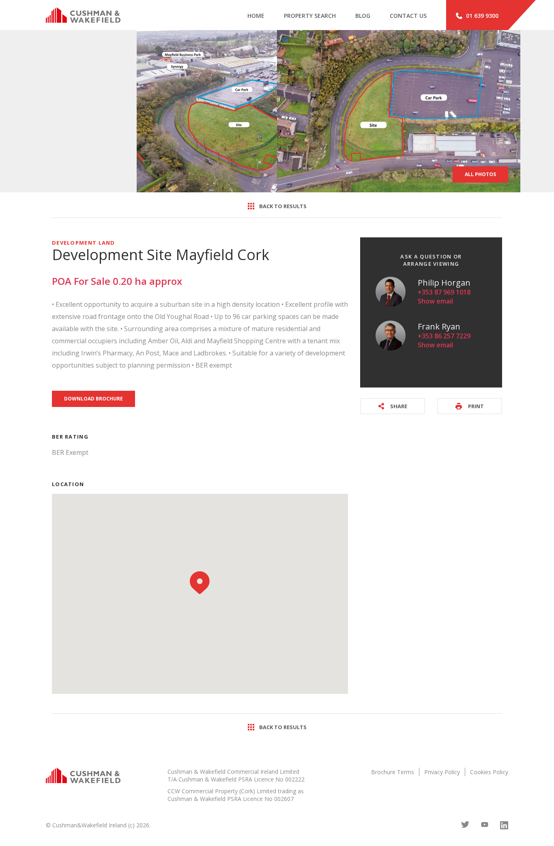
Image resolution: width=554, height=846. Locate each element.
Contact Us (408, 15)
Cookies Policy (489, 772)
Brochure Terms (392, 772)
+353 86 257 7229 (444, 336)
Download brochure (93, 398)
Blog (362, 15)
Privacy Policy (442, 772)
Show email (435, 301)
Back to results (283, 206)
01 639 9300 (482, 15)
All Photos (480, 174)
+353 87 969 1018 (444, 292)
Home (255, 15)
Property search (310, 15)
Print (476, 406)
